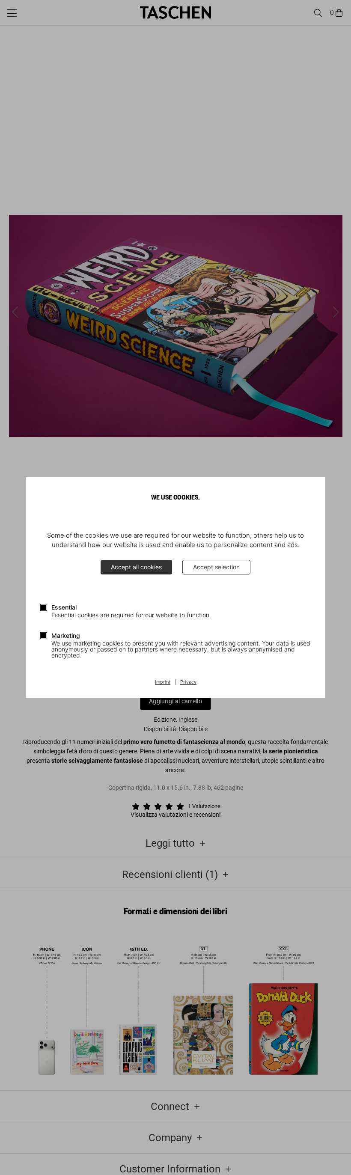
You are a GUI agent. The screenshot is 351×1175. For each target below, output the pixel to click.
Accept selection (216, 567)
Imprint (162, 682)
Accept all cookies (136, 567)
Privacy (188, 682)
